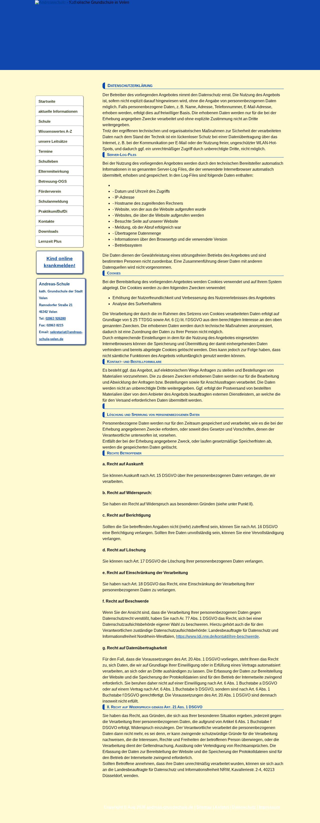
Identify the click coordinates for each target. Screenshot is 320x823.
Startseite (46, 101)
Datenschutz (244, 807)
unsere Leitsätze (52, 141)
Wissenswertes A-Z (55, 131)
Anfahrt (221, 807)
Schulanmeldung (53, 201)
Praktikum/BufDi (52, 211)
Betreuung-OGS (52, 181)
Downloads (48, 231)
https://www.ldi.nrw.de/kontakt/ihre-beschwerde (217, 636)
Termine (45, 151)
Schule (44, 121)
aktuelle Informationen (58, 111)
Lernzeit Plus (50, 241)
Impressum (269, 807)
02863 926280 (56, 318)
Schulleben (48, 161)
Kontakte (46, 221)
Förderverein (49, 191)
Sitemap (204, 807)
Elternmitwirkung (53, 171)
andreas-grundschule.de (169, 807)
